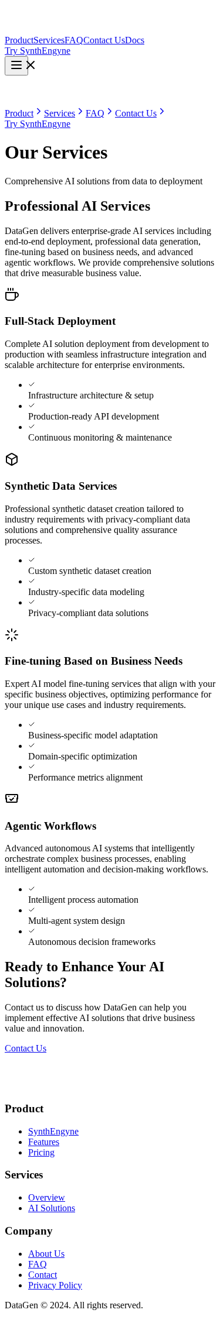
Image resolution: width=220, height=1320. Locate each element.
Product (19, 40)
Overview (46, 1197)
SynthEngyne (53, 1131)
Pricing (41, 1152)
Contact (42, 1275)
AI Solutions (51, 1208)
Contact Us (104, 40)
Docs (134, 40)
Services (49, 40)
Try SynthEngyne (37, 51)
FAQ (74, 40)
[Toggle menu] (16, 65)
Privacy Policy (55, 1285)
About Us (46, 1254)
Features (43, 1142)
